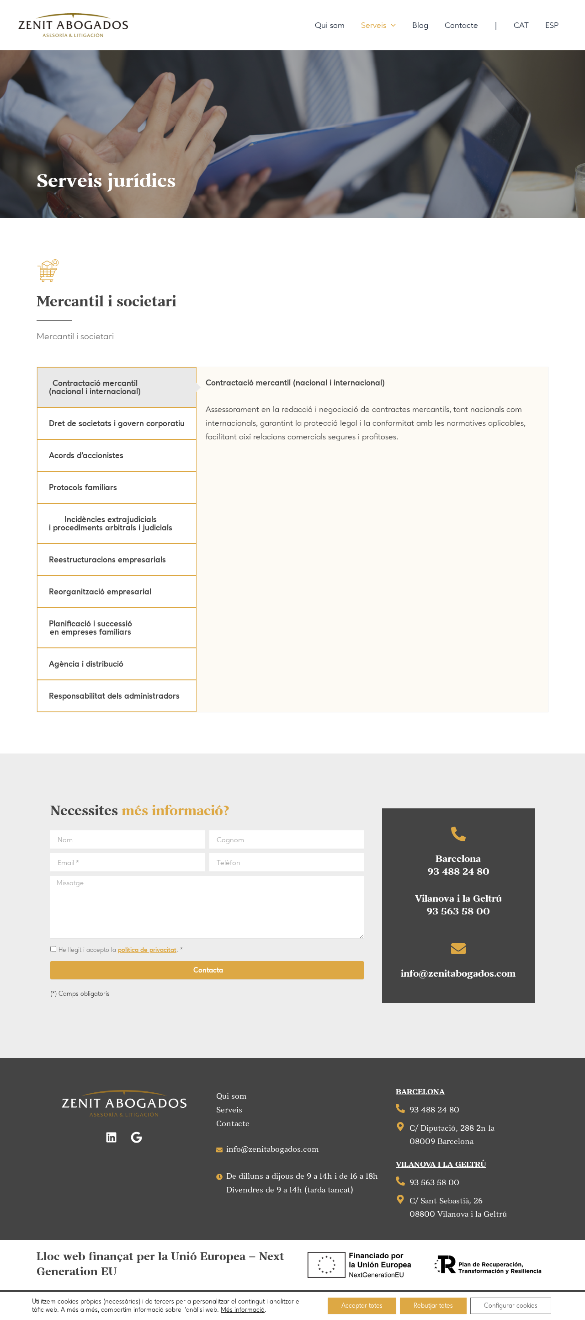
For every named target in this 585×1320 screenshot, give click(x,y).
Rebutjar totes (433, 1305)
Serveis (229, 1110)
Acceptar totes (362, 1305)
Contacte (233, 1124)
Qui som (231, 1096)
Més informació (243, 1310)
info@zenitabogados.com (458, 974)
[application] (391, 25)
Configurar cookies (510, 1305)
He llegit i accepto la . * (120, 950)
